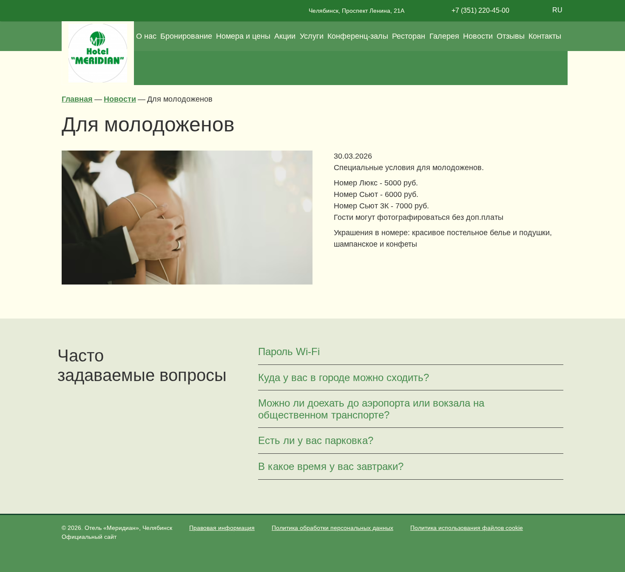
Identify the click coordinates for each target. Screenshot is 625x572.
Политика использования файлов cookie (466, 527)
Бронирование (186, 36)
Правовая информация (222, 527)
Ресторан (408, 36)
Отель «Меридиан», (128, 527)
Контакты (544, 36)
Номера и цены (243, 36)
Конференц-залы (357, 36)
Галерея (444, 36)
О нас (146, 36)
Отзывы (511, 36)
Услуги (312, 36)
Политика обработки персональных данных (332, 527)
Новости (478, 36)
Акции (284, 36)
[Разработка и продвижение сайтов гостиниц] (557, 533)
